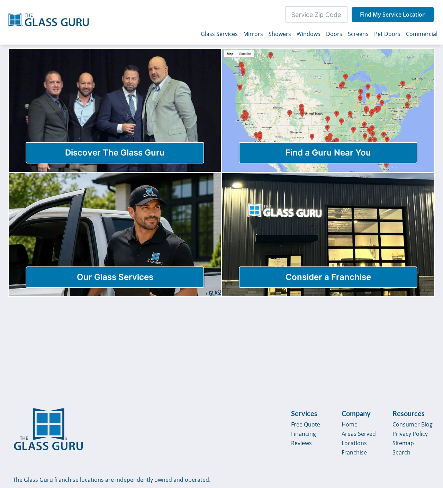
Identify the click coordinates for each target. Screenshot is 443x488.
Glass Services (219, 34)
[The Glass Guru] (48, 429)
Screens (358, 34)
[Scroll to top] (430, 424)
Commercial (421, 34)
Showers (280, 34)
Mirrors (253, 34)
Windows (308, 34)
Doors (334, 34)
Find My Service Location (393, 14)
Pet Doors (387, 34)
